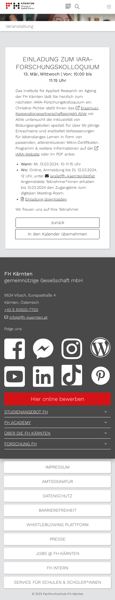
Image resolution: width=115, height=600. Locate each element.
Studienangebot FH (26, 411)
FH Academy (17, 422)
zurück (57, 222)
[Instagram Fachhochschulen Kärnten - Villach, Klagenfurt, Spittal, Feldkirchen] (72, 348)
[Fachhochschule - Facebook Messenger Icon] (43, 348)
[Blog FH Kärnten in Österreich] (100, 347)
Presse (58, 539)
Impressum (57, 467)
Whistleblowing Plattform (57, 524)
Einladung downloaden (46, 199)
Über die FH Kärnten (27, 433)
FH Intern (57, 567)
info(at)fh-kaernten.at (28, 317)
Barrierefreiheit (57, 510)
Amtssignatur (57, 481)
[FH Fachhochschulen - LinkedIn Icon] (43, 376)
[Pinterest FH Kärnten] (100, 375)
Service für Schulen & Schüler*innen (57, 582)
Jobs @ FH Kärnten (57, 553)
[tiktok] (72, 375)
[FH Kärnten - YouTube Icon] (14, 376)
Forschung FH (20, 443)
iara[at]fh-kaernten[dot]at (72, 176)
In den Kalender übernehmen (57, 234)
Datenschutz (57, 495)
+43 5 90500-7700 (21, 309)
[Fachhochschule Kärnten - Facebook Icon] (14, 348)
